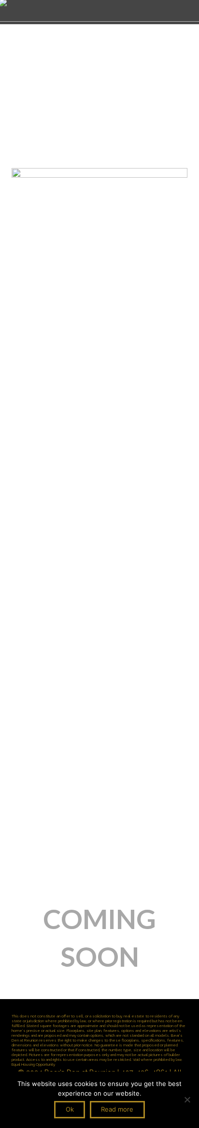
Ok (70, 1109)
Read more (117, 1109)
